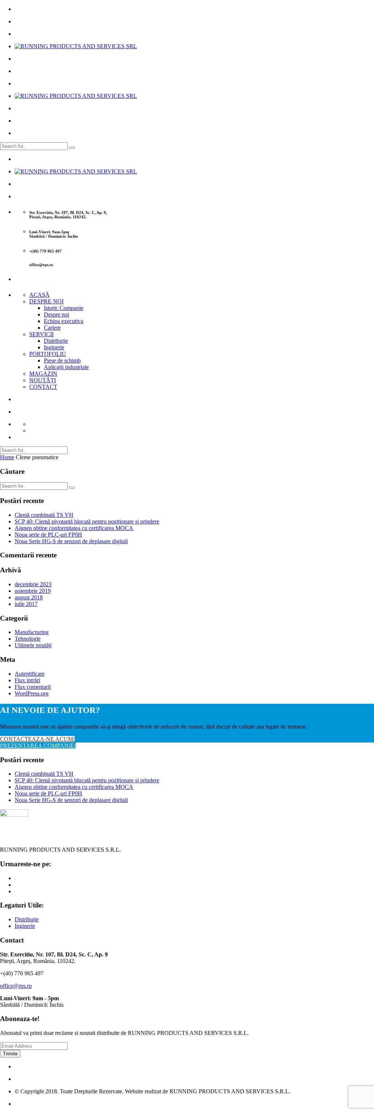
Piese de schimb (62, 360)
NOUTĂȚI (42, 380)
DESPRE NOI (46, 301)
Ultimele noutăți (33, 645)
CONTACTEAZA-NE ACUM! (37, 739)
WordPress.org (32, 693)
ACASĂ (39, 295)
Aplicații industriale (66, 367)
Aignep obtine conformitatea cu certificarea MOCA (74, 528)
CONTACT (43, 387)
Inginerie (54, 347)
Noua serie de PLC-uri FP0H (48, 534)
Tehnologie (28, 639)
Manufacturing (32, 632)
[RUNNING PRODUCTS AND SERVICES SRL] (76, 46)
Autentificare (30, 674)
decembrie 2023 (33, 584)
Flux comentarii (33, 687)
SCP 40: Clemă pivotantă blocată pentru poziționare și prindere (87, 521)
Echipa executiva (63, 321)
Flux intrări (27, 680)
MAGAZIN (43, 374)
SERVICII (41, 334)
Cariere (52, 328)
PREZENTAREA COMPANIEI (38, 745)
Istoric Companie (63, 308)
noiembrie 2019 (33, 591)
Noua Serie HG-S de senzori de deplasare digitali (71, 541)
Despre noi (56, 314)
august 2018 (29, 597)
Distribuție (56, 341)
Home (7, 457)
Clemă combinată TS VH (44, 515)
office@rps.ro (16, 986)
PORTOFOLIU (47, 354)
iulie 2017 (26, 604)
